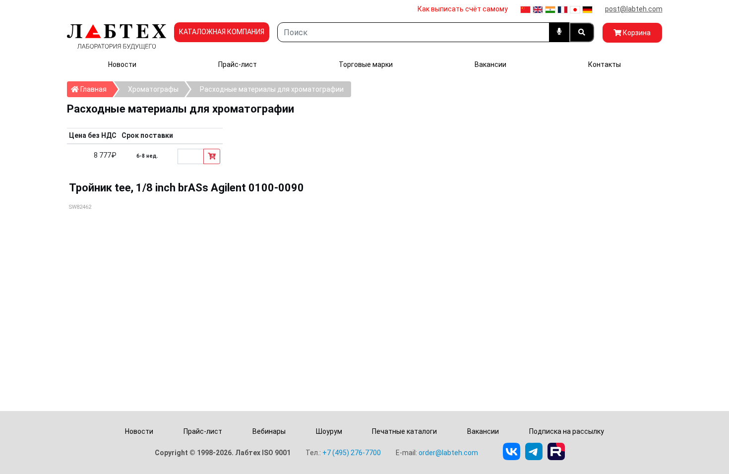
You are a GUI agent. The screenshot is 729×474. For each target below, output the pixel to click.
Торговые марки (366, 64)
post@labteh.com (634, 9)
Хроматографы (153, 89)
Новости (122, 64)
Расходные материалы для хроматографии (272, 89)
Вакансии (490, 64)
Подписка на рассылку (566, 431)
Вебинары (269, 431)
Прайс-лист (237, 64)
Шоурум (329, 431)
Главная (96, 89)
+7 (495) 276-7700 (351, 453)
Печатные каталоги (404, 431)
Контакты (604, 64)
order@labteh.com (448, 453)
